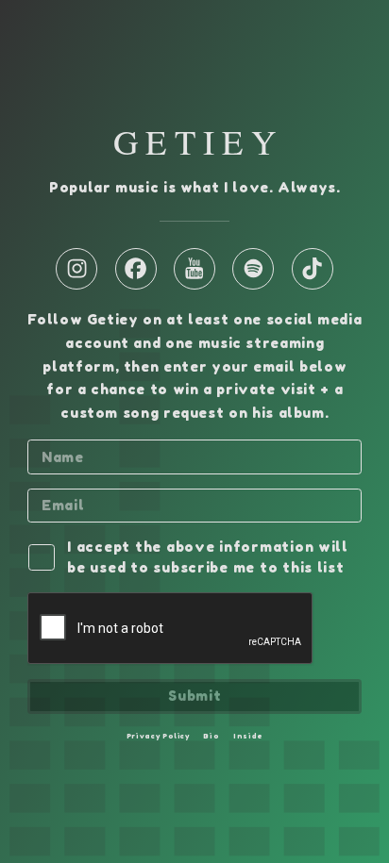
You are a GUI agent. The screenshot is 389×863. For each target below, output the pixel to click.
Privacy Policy (158, 736)
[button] (76, 269)
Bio (211, 736)
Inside (248, 736)
